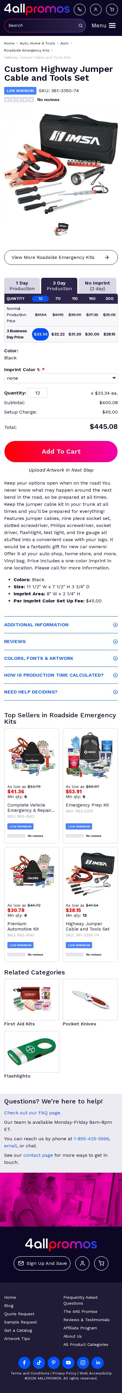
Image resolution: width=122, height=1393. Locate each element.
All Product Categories (85, 1344)
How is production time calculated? (54, 675)
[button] (61, 229)
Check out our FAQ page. (32, 1113)
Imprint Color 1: (24, 369)
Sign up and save (47, 1263)
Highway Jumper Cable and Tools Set (88, 926)
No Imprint (97, 285)
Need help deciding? (30, 692)
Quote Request (19, 1313)
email (10, 1146)
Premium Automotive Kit (23, 926)
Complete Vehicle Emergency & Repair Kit (29, 807)
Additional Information (36, 624)
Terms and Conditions (30, 1373)
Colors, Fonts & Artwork (38, 658)
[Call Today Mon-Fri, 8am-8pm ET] (80, 10)
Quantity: (15, 393)
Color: (11, 350)
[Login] (96, 10)
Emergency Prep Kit (87, 805)
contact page (38, 1155)
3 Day (59, 285)
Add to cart (61, 451)
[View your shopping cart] (112, 10)
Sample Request (20, 1322)
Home (10, 1297)
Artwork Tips (17, 1338)
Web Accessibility (96, 1373)
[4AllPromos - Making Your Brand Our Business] (37, 9)
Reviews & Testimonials (86, 1319)
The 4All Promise (80, 1311)
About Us (72, 1336)
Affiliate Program (80, 1328)
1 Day (22, 285)
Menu (99, 25)
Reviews (15, 641)
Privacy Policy (64, 1373)
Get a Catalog (18, 1330)
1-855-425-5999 (91, 1138)
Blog (8, 1305)
